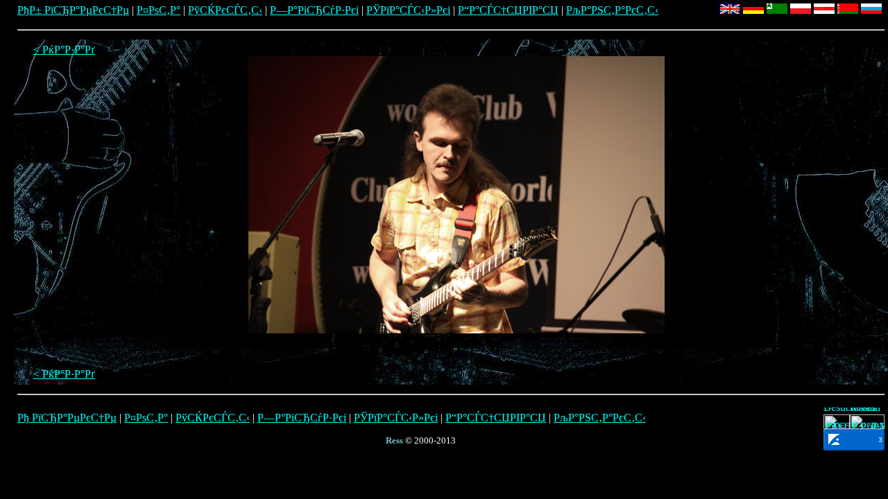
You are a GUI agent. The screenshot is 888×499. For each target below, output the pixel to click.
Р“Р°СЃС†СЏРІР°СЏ (508, 10)
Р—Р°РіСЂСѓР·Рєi (314, 10)
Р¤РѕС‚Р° (158, 10)
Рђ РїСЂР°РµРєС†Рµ (67, 417)
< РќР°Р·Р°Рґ (64, 49)
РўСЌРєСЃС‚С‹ (225, 10)
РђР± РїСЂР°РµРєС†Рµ (73, 10)
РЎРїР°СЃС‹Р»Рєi (408, 10)
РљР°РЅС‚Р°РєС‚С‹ (612, 10)
